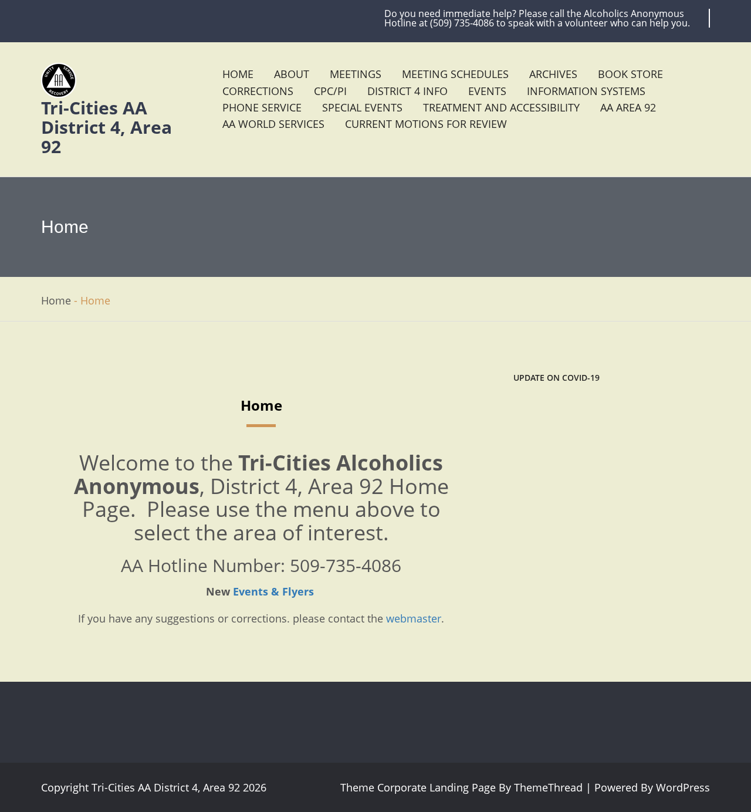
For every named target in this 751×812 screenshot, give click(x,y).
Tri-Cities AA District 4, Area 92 (106, 127)
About (291, 74)
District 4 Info (407, 91)
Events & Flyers (273, 591)
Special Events (362, 107)
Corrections (257, 91)
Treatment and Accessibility (501, 107)
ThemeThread (548, 787)
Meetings (355, 74)
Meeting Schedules (455, 74)
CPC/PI (330, 91)
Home (237, 74)
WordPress (681, 787)
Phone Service (262, 107)
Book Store (630, 74)
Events (487, 91)
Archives (553, 74)
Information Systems (586, 91)
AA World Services (273, 124)
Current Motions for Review (426, 124)
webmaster (413, 618)
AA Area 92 (628, 107)
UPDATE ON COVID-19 (556, 377)
